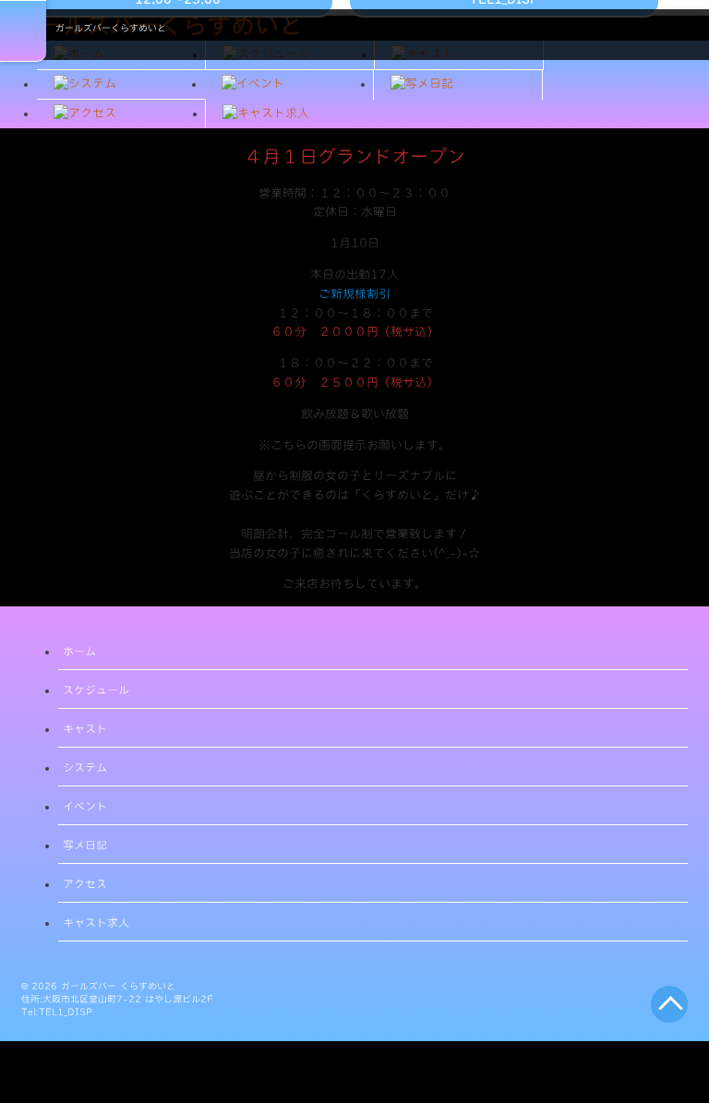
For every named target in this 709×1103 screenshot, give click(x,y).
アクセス (85, 883)
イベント (85, 805)
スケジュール (96, 689)
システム (85, 767)
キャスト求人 (96, 922)
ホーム (79, 650)
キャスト (85, 728)
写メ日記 (85, 844)
